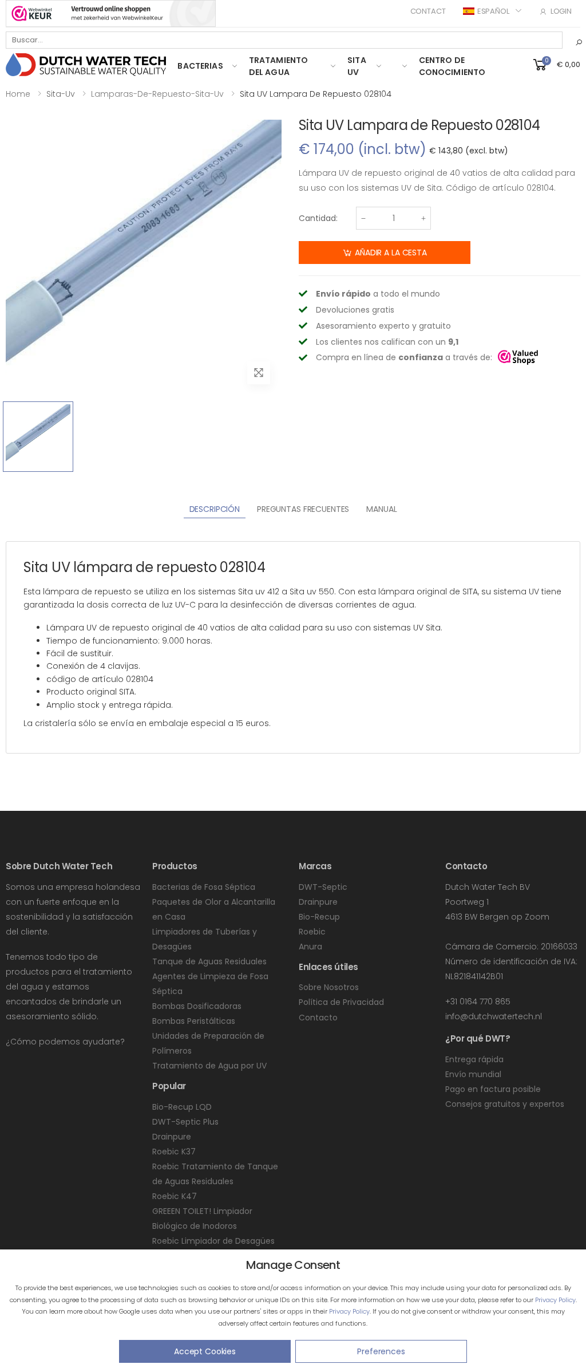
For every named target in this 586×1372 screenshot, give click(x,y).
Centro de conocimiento (452, 66)
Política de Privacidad (341, 1002)
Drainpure (171, 1136)
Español (493, 11)
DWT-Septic (323, 887)
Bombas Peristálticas (193, 1021)
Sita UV (356, 66)
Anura (310, 946)
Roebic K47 (174, 1196)
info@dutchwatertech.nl (493, 1016)
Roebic (312, 931)
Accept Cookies (205, 1351)
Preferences (381, 1351)
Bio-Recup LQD (182, 1107)
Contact (428, 11)
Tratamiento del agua (278, 66)
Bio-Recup (319, 916)
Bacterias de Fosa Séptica (203, 887)
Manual (381, 509)
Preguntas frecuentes (303, 509)
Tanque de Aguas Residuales (209, 961)
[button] (555, 64)
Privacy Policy (555, 1299)
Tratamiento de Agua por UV (209, 1065)
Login (561, 11)
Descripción (214, 509)
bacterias (200, 66)
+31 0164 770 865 (477, 1001)
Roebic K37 (174, 1151)
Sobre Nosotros (329, 987)
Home (18, 94)
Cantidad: (318, 218)
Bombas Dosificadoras (196, 1006)
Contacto (318, 1017)
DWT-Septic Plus (185, 1121)
